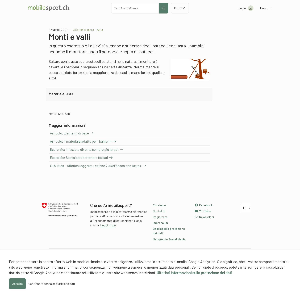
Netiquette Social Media (169, 239)
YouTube (204, 211)
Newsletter (206, 217)
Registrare (160, 217)
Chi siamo (159, 205)
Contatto (159, 211)
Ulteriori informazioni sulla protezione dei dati (194, 272)
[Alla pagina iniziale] (48, 8)
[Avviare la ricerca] (163, 8)
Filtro (177, 8)
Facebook (205, 205)
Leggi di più (108, 225)
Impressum (160, 223)
